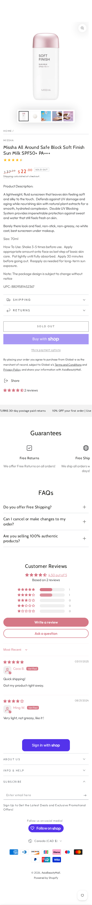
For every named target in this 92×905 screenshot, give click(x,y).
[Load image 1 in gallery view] (24, 116)
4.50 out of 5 (57, 575)
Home (7, 130)
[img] (13, 662)
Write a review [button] (46, 622)
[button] (13, 390)
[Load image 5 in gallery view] (68, 116)
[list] (46, 461)
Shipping (8, 176)
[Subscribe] (86, 795)
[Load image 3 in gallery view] (46, 116)
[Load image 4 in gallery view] (57, 116)
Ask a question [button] (46, 633)
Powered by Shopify (46, 877)
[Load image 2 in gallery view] (35, 116)
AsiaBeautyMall (51, 872)
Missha (8, 140)
